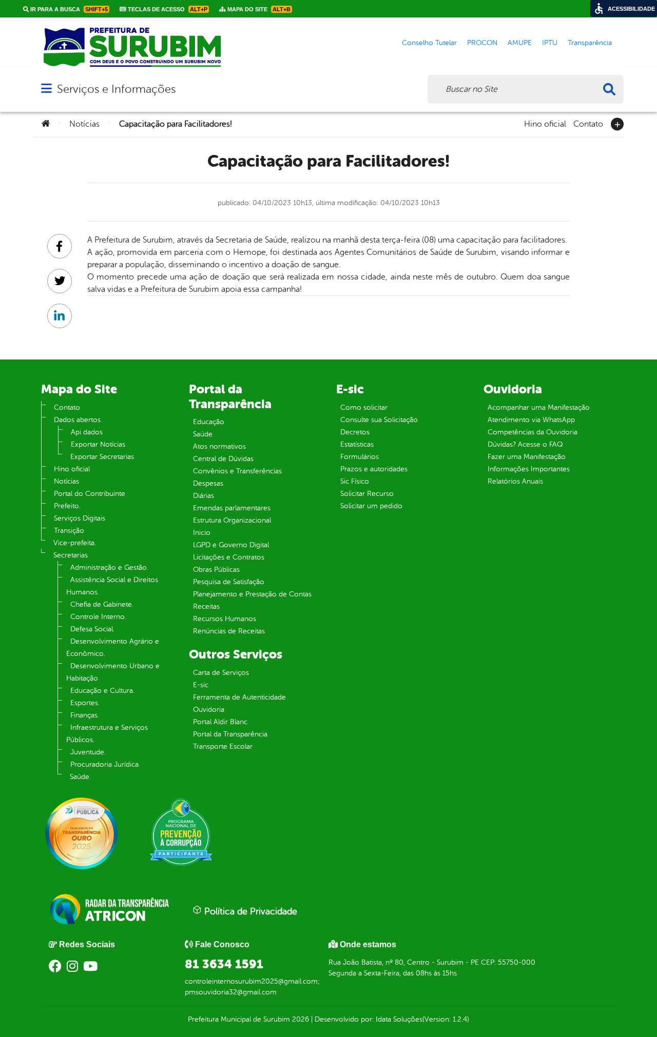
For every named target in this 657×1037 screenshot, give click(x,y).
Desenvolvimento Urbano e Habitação (113, 672)
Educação (208, 422)
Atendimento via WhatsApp (531, 420)
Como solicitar (364, 407)
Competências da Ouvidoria (532, 432)
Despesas (208, 483)
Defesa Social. (92, 629)
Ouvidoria (208, 709)
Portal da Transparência (230, 734)
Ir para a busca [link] (68, 9)
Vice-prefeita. (74, 543)
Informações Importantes (529, 469)
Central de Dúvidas (223, 459)
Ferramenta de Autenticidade (239, 697)
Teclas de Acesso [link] (166, 9)
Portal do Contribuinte (89, 493)
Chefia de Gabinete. (101, 604)
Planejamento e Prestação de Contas (252, 594)
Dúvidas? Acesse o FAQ (525, 444)
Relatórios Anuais (515, 481)
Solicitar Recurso (367, 493)
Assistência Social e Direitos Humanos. (112, 586)
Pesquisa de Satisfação (228, 582)
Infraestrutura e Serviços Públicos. (107, 734)
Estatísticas (357, 444)
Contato (588, 123)
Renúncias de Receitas (229, 631)
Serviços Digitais (79, 518)
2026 (299, 1019)
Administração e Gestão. (109, 567)
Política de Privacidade (249, 911)
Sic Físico (354, 481)
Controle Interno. (98, 617)
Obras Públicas (216, 569)
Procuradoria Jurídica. (105, 764)
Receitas (206, 606)
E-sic (200, 685)
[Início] (46, 124)
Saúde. (80, 777)
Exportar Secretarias (102, 457)
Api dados (87, 432)
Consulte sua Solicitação (379, 420)
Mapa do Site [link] (258, 9)
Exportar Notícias (98, 444)
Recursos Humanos (224, 619)
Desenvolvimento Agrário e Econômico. (112, 647)
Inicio (201, 532)
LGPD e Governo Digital (231, 545)
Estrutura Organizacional (232, 520)
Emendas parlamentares (231, 508)
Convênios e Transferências (237, 471)
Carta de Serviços (221, 672)
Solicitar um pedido (371, 506)
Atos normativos (219, 446)
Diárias (203, 496)
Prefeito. (67, 506)
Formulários (359, 457)
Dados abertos (77, 420)
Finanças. (84, 715)
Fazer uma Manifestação (527, 457)
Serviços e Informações (116, 89)
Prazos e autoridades (374, 469)
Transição (69, 530)
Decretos (355, 432)
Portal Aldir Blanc (220, 722)
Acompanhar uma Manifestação (539, 407)
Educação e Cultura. (102, 690)
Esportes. (85, 703)
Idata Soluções (399, 1019)
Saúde (202, 434)
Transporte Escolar (223, 746)
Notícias (84, 124)
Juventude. (88, 752)
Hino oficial (545, 123)
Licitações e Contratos (228, 557)
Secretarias (70, 555)
